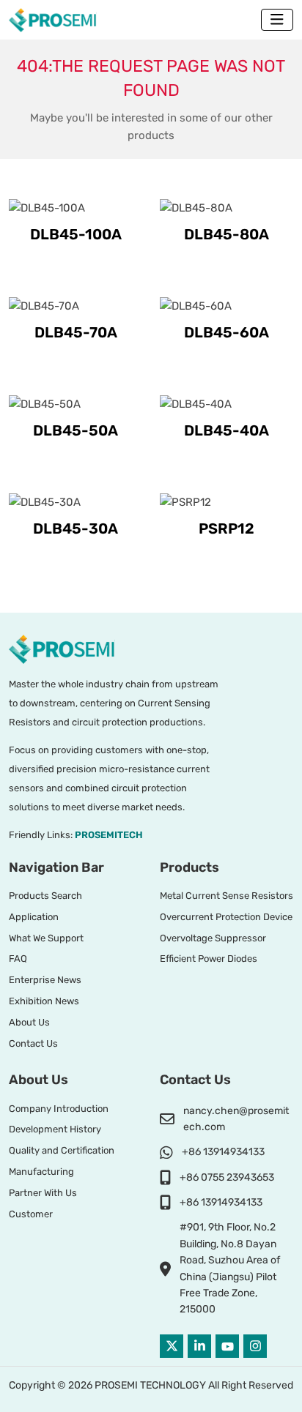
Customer (31, 1214)
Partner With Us (43, 1192)
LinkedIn (199, 1346)
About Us (29, 1022)
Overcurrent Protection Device (226, 916)
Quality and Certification (61, 1150)
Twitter (171, 1346)
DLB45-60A (226, 332)
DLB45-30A (75, 528)
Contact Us (33, 1043)
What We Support (46, 938)
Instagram (255, 1346)
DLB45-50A (75, 430)
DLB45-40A (226, 430)
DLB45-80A (226, 234)
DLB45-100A (76, 234)
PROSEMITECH (109, 834)
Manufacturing (41, 1171)
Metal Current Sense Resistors (226, 895)
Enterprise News (45, 979)
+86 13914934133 (223, 1152)
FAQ (18, 958)
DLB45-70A (75, 332)
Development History (55, 1129)
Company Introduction (58, 1108)
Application (34, 916)
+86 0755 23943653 (227, 1177)
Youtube (227, 1346)
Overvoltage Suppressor (213, 938)
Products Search (45, 895)
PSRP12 (226, 528)
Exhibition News (44, 1001)
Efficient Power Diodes (208, 958)
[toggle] (277, 20)
